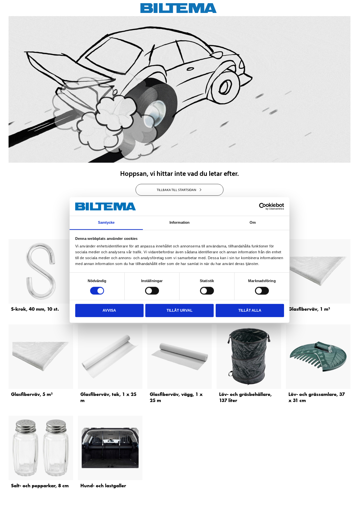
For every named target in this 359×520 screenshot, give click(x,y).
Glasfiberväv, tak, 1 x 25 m (108, 397)
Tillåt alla (249, 310)
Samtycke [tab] (106, 223)
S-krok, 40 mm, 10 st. (35, 309)
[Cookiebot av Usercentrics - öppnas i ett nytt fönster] (262, 206)
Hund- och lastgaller (103, 485)
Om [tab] (253, 223)
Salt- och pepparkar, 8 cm (40, 485)
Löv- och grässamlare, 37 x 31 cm (316, 397)
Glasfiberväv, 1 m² (309, 309)
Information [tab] (179, 223)
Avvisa (109, 310)
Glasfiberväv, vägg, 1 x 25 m (176, 397)
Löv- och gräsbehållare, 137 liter (245, 397)
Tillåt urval (179, 310)
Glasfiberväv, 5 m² (32, 394)
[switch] (152, 291)
